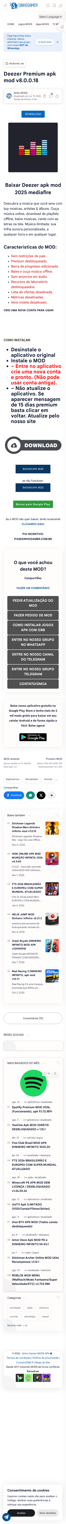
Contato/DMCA (24, 1362)
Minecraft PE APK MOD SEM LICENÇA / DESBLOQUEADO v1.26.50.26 (31, 1187)
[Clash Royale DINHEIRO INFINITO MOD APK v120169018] (52, 945)
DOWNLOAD (33, 114)
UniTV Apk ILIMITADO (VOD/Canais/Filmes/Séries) (31, 1206)
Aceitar (21, 1513)
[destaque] (45, 1155)
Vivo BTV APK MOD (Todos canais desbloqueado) (35, 1224)
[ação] (31, 1177)
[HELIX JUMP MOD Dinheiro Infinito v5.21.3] (52, 919)
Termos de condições (19, 1357)
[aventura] (46, 1270)
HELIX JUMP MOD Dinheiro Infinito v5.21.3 (27, 916)
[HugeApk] (20, 1378)
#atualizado (31, 779)
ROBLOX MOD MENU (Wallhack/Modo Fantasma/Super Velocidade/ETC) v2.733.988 (34, 1280)
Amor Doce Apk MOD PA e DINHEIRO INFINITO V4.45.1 (30, 1242)
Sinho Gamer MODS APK (35, 1353)
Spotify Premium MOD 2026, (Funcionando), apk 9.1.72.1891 (32, 1109)
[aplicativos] (34, 1102)
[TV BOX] (57, 24)
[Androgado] (28, 1378)
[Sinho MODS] (20, 92)
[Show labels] (18, 1325)
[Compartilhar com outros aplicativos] (51, 795)
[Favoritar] (44, 96)
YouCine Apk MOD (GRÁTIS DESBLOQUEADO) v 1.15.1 (30, 1127)
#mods (48, 779)
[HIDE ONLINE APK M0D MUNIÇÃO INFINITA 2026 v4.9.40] (52, 858)
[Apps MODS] (42, 24)
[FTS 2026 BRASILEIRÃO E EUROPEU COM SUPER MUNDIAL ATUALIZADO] (52, 888)
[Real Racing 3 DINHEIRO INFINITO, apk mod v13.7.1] (52, 976)
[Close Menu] (57, 42)
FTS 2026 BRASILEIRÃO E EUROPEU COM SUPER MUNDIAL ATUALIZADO (27, 887)
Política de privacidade (45, 1357)
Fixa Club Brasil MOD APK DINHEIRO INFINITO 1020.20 (31, 1145)
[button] (60, 5)
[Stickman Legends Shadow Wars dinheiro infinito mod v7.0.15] (52, 828)
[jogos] (40, 1137)
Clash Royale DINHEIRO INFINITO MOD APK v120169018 (26, 944)
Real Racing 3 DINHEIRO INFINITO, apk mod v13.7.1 (27, 975)
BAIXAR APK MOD (33, 469)
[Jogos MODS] (25, 24)
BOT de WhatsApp (17, 47)
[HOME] (10, 24)
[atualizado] (46, 1102)
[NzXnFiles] (46, 1378)
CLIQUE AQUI (45, 42)
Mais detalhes (48, 1513)
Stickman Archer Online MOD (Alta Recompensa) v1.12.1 (35, 1260)
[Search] (48, 5)
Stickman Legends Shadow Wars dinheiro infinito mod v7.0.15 (26, 827)
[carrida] (31, 1137)
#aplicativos (12, 779)
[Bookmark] (54, 5)
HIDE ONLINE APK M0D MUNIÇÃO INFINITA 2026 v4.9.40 (27, 857)
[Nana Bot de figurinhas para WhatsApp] (37, 1378)
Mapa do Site (42, 1362)
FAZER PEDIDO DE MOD (33, 615)
